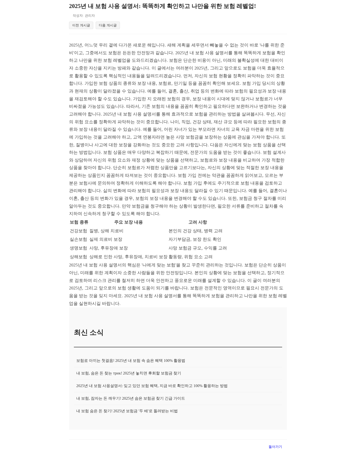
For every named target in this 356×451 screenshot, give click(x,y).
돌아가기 (275, 447)
